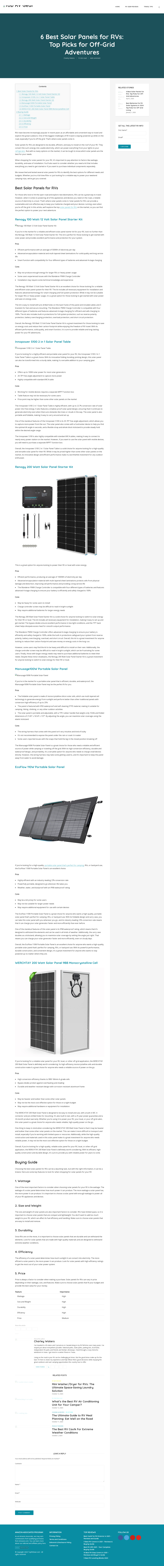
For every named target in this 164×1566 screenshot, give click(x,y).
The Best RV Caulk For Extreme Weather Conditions (72, 1431)
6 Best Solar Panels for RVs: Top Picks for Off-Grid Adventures (135, 94)
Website (18, 1502)
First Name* (122, 130)
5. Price (23, 127)
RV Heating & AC (57, 1398)
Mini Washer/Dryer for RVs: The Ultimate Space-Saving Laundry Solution (73, 1387)
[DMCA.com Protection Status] (22, 1547)
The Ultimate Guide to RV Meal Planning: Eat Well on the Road (72, 1417)
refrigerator (20, 151)
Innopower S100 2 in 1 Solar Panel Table (37, 97)
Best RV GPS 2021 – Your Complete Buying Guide (97, 1548)
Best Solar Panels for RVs (27, 91)
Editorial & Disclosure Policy (60, 1542)
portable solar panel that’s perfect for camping (64, 865)
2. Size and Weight (27, 118)
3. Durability (25, 121)
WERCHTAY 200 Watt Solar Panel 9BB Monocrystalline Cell (44, 109)
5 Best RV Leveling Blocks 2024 (96, 1558)
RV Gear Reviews (131, 6)
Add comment (95, 58)
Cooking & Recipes (58, 1412)
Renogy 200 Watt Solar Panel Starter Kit (36, 100)
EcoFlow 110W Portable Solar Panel (34, 106)
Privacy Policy (54, 1536)
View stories (40, 1367)
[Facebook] (120, 1537)
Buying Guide (22, 112)
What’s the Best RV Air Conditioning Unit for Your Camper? (75, 1403)
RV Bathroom (56, 1381)
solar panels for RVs (68, 207)
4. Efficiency (25, 124)
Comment (18, 1464)
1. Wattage (24, 115)
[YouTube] (138, 1537)
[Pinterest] (132, 1537)
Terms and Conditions (57, 1539)
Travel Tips (148, 6)
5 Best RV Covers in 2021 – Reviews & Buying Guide (98, 1543)
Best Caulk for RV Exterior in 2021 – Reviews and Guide (97, 1537)
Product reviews (57, 1426)
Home (117, 6)
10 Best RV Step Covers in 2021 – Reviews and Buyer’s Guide (96, 1554)
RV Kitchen (69, 1412)
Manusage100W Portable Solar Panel (35, 103)
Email (17, 1493)
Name (17, 1484)
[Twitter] (126, 1537)
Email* (120, 137)
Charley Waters (69, 58)
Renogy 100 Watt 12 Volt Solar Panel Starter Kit (39, 94)
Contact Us (53, 1546)
